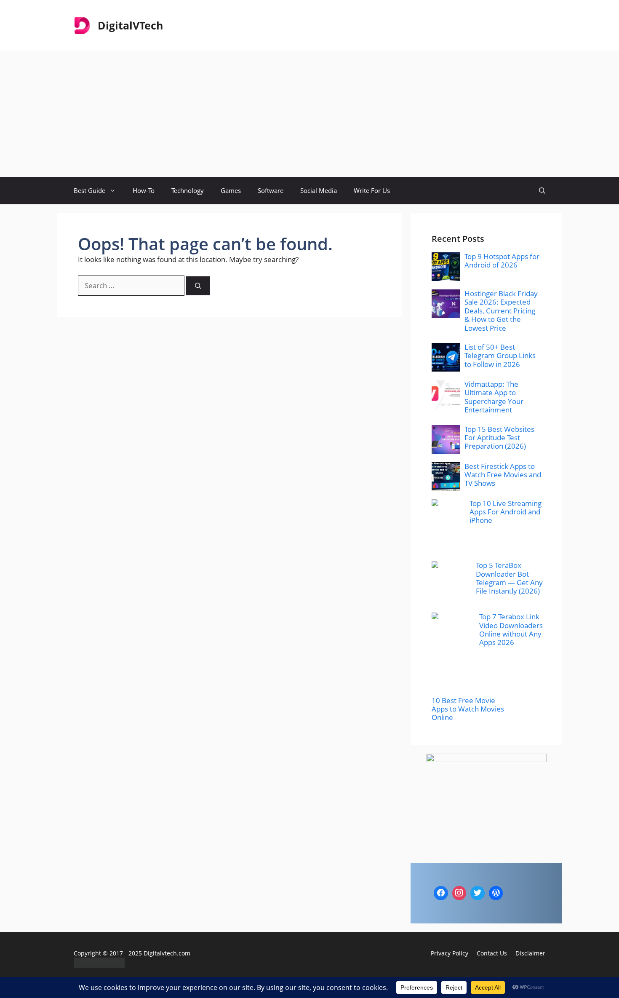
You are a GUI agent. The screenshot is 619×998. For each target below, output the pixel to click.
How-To (144, 190)
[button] (542, 190)
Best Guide (89, 190)
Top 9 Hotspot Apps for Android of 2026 (501, 261)
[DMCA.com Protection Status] (99, 965)
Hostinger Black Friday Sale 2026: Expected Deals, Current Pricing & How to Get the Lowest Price (501, 311)
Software (270, 190)
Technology (187, 190)
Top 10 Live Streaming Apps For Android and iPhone (506, 511)
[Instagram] (459, 893)
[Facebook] (441, 893)
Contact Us (492, 953)
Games (231, 190)
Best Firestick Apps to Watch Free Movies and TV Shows (502, 474)
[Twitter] (477, 893)
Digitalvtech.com (167, 953)
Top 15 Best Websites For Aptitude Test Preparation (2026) (499, 437)
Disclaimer (530, 953)
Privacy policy (449, 953)
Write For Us (372, 190)
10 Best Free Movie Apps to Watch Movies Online (468, 709)
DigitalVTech (130, 25)
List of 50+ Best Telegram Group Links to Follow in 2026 (500, 355)
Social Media (318, 190)
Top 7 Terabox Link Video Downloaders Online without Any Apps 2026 (511, 629)
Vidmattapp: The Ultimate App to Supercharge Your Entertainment (493, 397)
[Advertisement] (309, 114)
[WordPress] (496, 893)
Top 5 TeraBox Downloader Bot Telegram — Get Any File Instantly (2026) (509, 578)
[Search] (198, 285)
